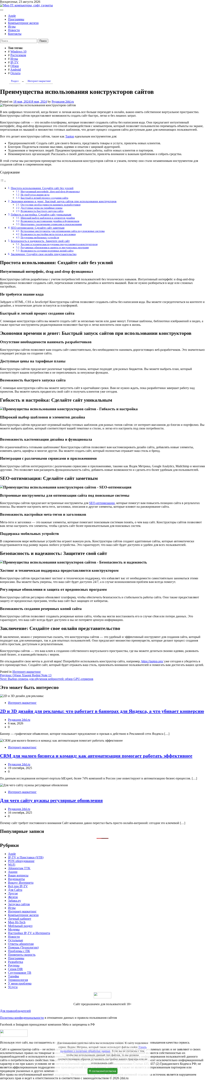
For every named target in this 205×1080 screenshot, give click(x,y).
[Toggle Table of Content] (3, 181)
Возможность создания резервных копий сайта (47, 250)
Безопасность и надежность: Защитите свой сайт (40, 241)
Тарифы (13, 976)
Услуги (13, 987)
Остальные (15, 940)
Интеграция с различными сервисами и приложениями (51, 224)
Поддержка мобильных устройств (40, 237)
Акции (12, 871)
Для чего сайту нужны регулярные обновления (51, 800)
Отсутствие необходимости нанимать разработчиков (50, 204)
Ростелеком (18, 55)
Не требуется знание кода (35, 194)
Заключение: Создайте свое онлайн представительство (43, 254)
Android (15, 69)
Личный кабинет (19, 918)
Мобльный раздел (20, 926)
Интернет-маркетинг (26, 671)
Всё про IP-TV (18, 886)
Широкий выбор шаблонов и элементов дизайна (48, 217)
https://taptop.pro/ (152, 661)
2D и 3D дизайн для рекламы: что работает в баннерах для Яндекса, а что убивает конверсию (102, 711)
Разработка (15, 962)
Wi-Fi (11, 864)
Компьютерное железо (23, 23)
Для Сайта (15, 889)
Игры (12, 26)
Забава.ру (14, 900)
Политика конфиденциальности (22, 1017)
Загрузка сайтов (19, 904)
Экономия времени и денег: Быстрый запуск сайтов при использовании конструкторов (64, 201)
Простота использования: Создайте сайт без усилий (42, 188)
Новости (14, 30)
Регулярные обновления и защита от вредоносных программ (55, 247)
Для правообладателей (15, 1011)
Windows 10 (18, 51)
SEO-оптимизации (102, 503)
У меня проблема (19, 983)
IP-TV (14, 62)
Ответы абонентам (21, 944)
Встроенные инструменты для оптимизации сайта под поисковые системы (63, 231)
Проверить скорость (21, 954)
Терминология (18, 980)
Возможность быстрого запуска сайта (42, 211)
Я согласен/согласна (102, 1071)
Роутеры (13, 965)
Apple (12, 15)
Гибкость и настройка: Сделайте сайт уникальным (41, 214)
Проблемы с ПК (19, 951)
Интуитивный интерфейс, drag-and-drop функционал (50, 191)
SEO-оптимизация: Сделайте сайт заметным (37, 227)
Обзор (14, 66)
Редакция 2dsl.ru (63, 101)
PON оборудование (21, 861)
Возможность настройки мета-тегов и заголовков (48, 234)
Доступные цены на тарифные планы (41, 207)
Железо (13, 897)
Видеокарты (16, 879)
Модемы (14, 929)
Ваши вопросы (18, 875)
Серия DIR (15, 969)
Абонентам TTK (19, 868)
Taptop (69, 136)
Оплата (15, 73)
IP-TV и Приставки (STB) (25, 857)
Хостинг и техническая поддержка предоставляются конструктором (59, 244)
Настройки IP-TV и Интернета (29, 933)
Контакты (14, 33)
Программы (16, 19)
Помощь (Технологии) (23, 947)
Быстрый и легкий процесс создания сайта (44, 197)
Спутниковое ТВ (19, 972)
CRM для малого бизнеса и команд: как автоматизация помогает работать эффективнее (96, 755)
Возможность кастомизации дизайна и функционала (50, 221)
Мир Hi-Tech (16, 922)
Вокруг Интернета (20, 882)
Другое (13, 893)
